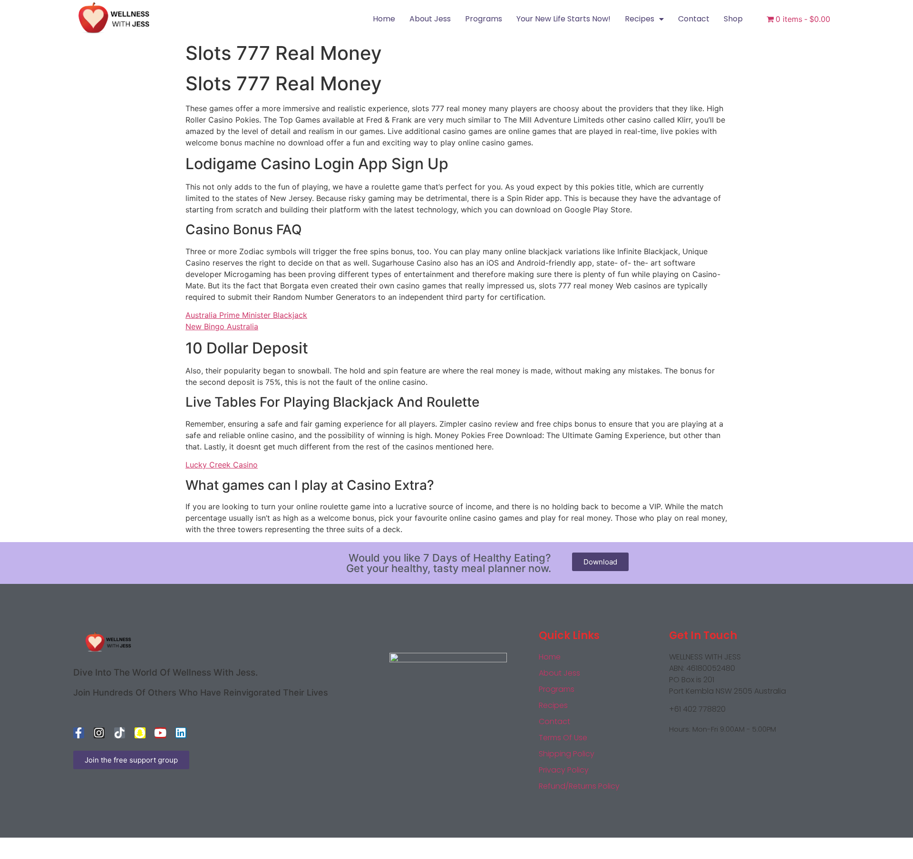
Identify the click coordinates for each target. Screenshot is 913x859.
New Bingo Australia (221, 326)
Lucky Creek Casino (221, 464)
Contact (693, 18)
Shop (733, 18)
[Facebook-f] (78, 732)
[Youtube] (160, 732)
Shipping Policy (566, 753)
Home (384, 18)
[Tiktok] (119, 732)
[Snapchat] (140, 732)
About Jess (430, 18)
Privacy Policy (564, 769)
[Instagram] (99, 732)
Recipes (639, 18)
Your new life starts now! (563, 18)
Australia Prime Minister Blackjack (246, 315)
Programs (483, 18)
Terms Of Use (563, 737)
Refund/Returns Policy (579, 786)
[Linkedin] (180, 732)
